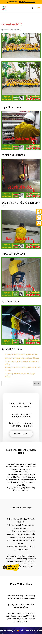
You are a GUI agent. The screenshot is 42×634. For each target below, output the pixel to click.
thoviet (6, 30)
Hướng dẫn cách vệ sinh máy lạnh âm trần (21, 354)
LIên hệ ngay (20, 434)
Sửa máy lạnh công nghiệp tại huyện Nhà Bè (22, 358)
